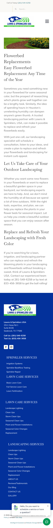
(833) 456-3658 (19, 338)
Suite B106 (9, 328)
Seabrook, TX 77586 (13, 331)
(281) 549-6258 (24, 3)
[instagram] (11, 347)
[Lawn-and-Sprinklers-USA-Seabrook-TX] (19, 17)
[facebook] (6, 347)
